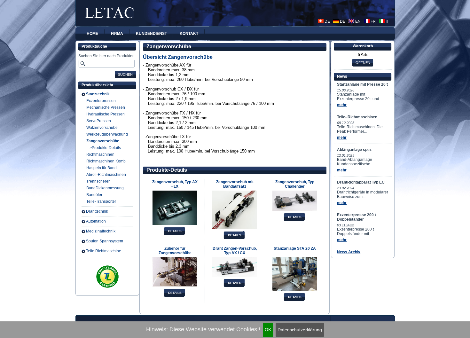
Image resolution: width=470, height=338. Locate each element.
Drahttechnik (97, 211)
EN (357, 21)
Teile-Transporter (101, 201)
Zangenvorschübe (102, 141)
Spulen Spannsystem (104, 241)
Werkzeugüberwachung (107, 134)
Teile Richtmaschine (103, 251)
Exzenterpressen (101, 100)
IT (387, 21)
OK (268, 329)
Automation (96, 221)
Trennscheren (98, 181)
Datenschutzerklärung (300, 329)
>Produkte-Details (105, 147)
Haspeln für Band (101, 168)
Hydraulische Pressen (105, 114)
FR (373, 21)
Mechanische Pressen (105, 107)
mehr (342, 105)
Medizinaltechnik (100, 231)
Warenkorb (363, 46)
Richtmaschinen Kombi (106, 161)
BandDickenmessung (105, 188)
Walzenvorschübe (102, 127)
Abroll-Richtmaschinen (106, 174)
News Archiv (348, 252)
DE (327, 21)
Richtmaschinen (100, 154)
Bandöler (94, 195)
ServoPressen (98, 121)
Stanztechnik (98, 94)
